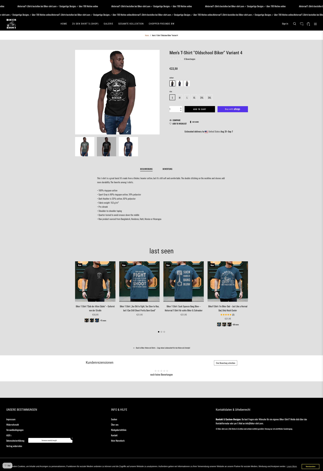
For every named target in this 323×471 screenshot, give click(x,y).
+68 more (235, 324)
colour (171, 77)
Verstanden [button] (310, 466)
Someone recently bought (49, 440)
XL (194, 97)
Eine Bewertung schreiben (225, 362)
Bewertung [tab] (168, 168)
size (170, 91)
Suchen (114, 419)
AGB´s (8, 435)
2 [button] (161, 332)
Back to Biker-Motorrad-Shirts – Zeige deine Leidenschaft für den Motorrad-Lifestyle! (163, 348)
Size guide (195, 122)
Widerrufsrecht (12, 424)
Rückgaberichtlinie (118, 429)
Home (147, 35)
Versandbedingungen (14, 429)
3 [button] (164, 332)
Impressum (10, 419)
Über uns (114, 424)
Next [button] (246, 297)
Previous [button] (76, 297)
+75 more (103, 320)
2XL (201, 97)
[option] (95, 295)
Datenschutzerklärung (15, 440)
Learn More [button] (292, 466)
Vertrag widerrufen (14, 446)
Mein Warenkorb (118, 440)
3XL (209, 97)
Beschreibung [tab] (146, 168)
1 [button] (158, 332)
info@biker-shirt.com (254, 423)
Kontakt (114, 435)
